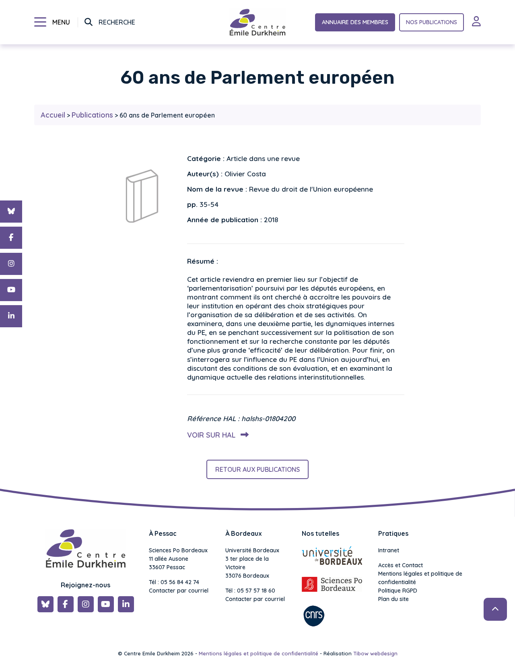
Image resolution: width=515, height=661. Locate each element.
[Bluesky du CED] (11, 211)
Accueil (53, 115)
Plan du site (393, 599)
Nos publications (431, 22)
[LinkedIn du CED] (11, 316)
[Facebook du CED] (11, 238)
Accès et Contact (400, 565)
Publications (92, 115)
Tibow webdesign (375, 653)
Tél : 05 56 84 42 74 (174, 582)
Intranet (388, 550)
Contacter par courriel (178, 590)
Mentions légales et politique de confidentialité (420, 578)
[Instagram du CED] (11, 264)
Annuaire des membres (355, 22)
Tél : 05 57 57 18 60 (250, 590)
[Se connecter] (476, 22)
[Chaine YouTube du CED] (11, 290)
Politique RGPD (397, 590)
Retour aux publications (257, 469)
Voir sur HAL (212, 435)
